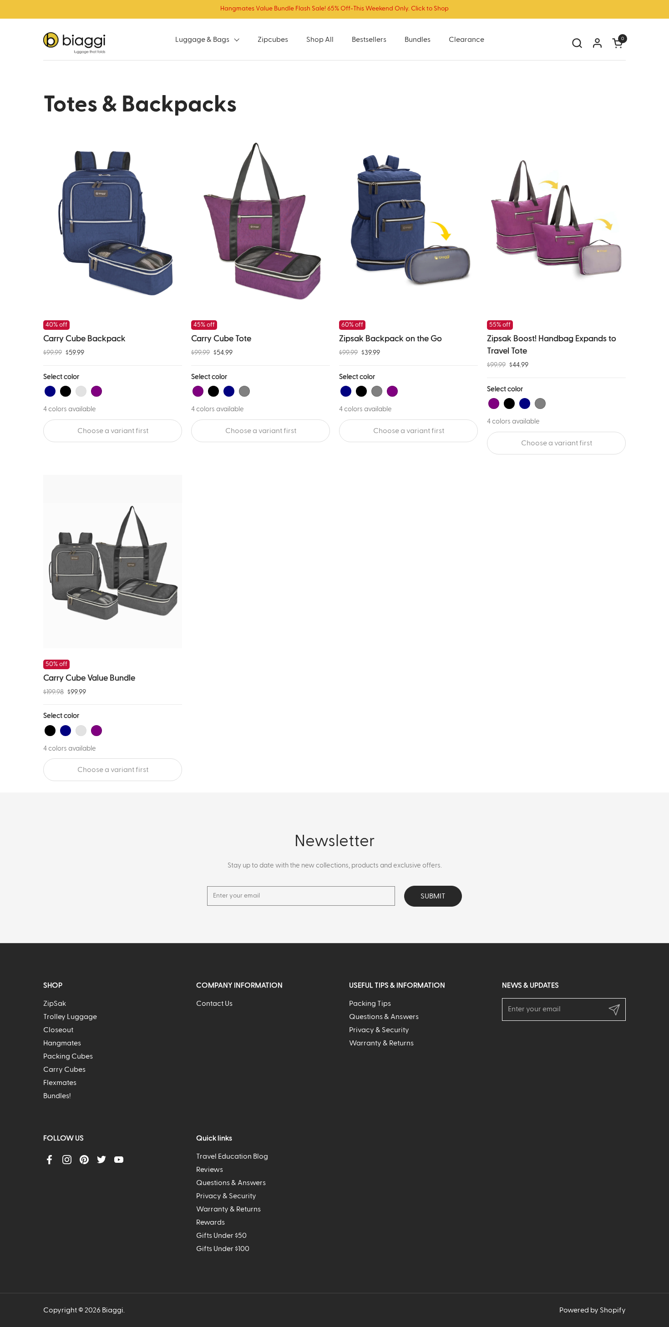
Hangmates (62, 1043)
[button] (577, 43)
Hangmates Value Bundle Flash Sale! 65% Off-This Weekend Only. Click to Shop (334, 8)
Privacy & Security (379, 1030)
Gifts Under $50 (221, 1235)
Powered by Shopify (592, 1310)
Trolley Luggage (70, 1016)
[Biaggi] (74, 43)
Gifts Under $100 (222, 1248)
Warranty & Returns (381, 1043)
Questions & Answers (384, 1016)
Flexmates (59, 1082)
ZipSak (54, 1003)
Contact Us (214, 1003)
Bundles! (57, 1096)
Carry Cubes (64, 1069)
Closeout (58, 1030)
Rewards (210, 1222)
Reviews (209, 1169)
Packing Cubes (68, 1056)
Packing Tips (370, 1003)
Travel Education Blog (232, 1156)
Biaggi (112, 1310)
